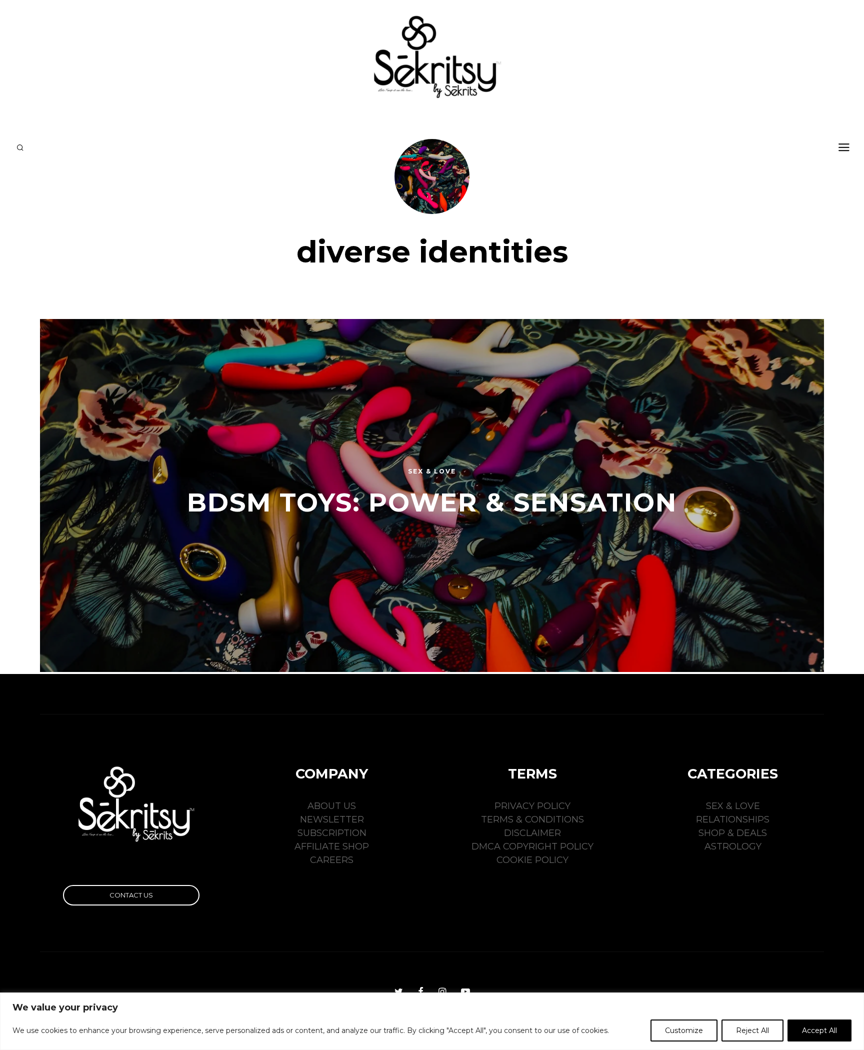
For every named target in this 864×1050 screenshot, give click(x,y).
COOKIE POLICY (532, 860)
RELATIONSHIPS (733, 819)
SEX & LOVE (733, 806)
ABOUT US (332, 806)
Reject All (752, 1030)
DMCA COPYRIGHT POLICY (533, 846)
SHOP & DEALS (732, 833)
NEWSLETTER (332, 819)
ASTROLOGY (733, 846)
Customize (684, 1030)
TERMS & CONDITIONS (532, 819)
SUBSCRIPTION (332, 833)
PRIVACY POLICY (532, 806)
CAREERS (332, 860)
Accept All (819, 1030)
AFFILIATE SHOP (331, 846)
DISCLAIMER (532, 833)
